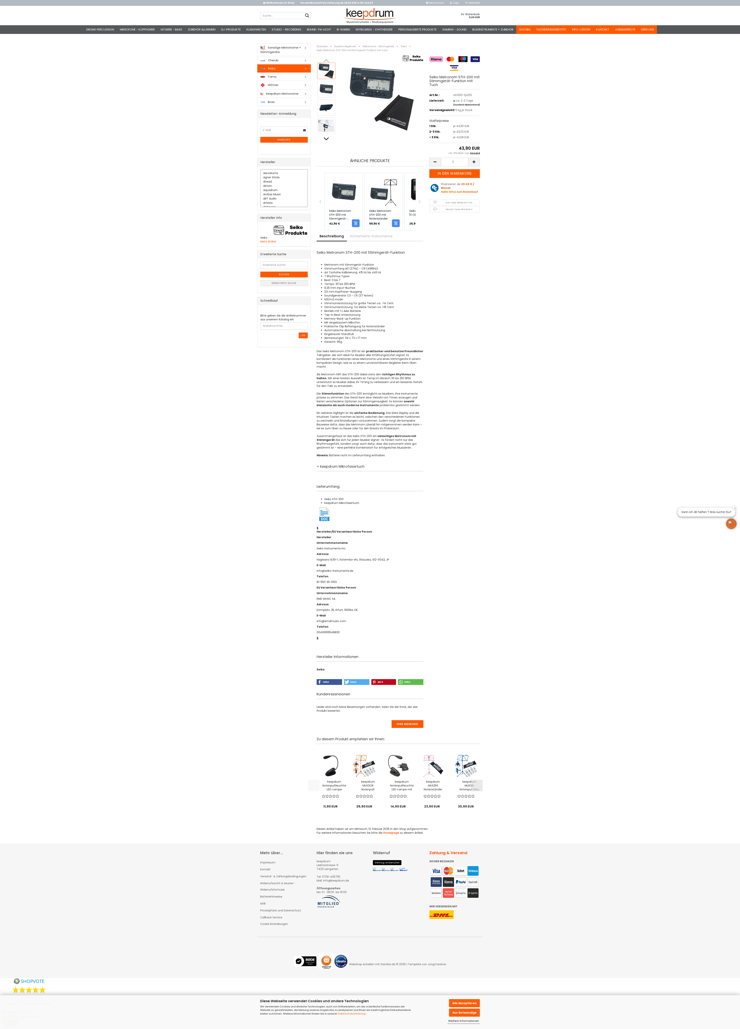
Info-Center (581, 29)
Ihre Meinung (407, 724)
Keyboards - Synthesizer (374, 29)
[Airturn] (284, 186)
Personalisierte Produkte (417, 29)
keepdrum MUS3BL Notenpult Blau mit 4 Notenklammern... (469, 785)
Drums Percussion (100, 29)
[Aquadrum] (284, 190)
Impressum (267, 862)
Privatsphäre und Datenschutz (280, 910)
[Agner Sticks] (284, 177)
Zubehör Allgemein (201, 29)
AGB (263, 903)
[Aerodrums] (284, 173)
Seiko (271, 68)
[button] (435, 3)
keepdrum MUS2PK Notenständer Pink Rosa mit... (433, 785)
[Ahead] (284, 182)
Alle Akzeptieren (464, 1003)
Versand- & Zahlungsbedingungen (283, 876)
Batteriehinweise (271, 896)
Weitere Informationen (463, 1021)
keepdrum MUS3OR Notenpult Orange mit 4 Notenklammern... (368, 785)
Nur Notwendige (464, 1013)
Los (303, 335)
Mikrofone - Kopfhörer (137, 29)
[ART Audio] (284, 199)
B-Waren (343, 29)
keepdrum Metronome (282, 94)
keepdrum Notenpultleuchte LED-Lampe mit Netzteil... (402, 785)
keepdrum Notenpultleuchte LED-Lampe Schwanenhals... (334, 785)
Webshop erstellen (361, 964)
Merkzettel (474, 2)
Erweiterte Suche (284, 283)
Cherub (272, 60)
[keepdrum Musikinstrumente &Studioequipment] (370, 15)
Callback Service (271, 917)
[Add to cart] (356, 223)
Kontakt (602, 29)
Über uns (647, 29)
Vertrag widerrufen (387, 862)
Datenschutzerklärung (352, 1014)
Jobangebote (625, 29)
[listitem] (343, 201)
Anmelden (284, 139)
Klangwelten (256, 29)
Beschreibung (332, 236)
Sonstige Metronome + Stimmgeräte (280, 49)
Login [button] (455, 2)
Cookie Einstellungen (274, 924)
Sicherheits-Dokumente (371, 236)
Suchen (524, 29)
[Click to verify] (306, 964)
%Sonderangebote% (551, 29)
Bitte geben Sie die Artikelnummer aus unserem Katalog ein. (283, 317)
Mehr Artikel (268, 241)
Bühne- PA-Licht (319, 29)
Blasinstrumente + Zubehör (492, 29)
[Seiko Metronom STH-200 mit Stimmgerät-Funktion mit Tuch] (381, 98)
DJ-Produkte (231, 29)
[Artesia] (284, 203)
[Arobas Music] (284, 194)
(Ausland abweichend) (466, 104)
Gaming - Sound (454, 29)
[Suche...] (307, 15)
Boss (271, 102)
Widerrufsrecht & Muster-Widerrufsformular (277, 886)
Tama (271, 77)
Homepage (391, 833)
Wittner (272, 85)
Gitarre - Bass (171, 29)
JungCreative (437, 964)
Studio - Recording (286, 29)
